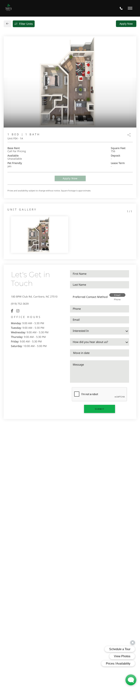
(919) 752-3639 (20, 303)
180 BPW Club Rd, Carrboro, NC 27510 (34, 296)
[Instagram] (18, 310)
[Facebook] (12, 310)
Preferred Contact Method (90, 297)
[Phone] (121, 8)
